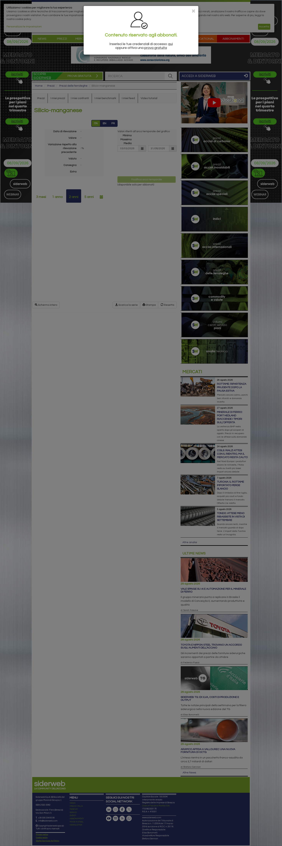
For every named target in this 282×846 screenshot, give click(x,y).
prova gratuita (155, 48)
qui (170, 44)
